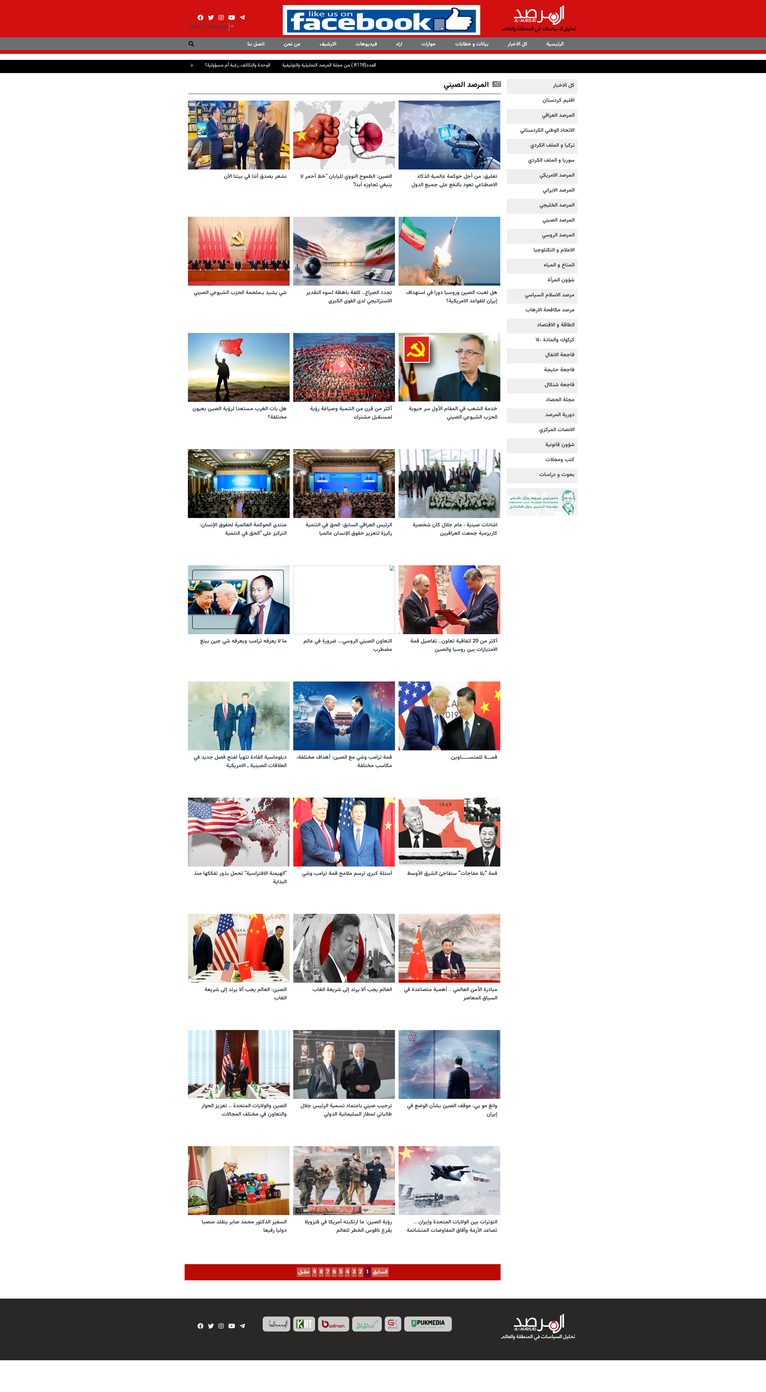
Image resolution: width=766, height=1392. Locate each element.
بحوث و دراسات (556, 475)
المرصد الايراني (558, 190)
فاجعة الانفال (559, 355)
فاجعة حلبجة (559, 370)
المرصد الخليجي (556, 205)
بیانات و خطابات (472, 44)
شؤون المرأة (561, 280)
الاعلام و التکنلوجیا (554, 250)
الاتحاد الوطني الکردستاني (547, 130)
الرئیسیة (555, 44)
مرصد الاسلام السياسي (549, 295)
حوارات (428, 44)
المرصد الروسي (558, 235)
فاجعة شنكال (559, 385)
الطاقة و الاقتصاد (555, 325)
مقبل (303, 1272)
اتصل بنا (256, 44)
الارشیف (328, 44)
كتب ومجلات (559, 460)
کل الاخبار (517, 44)
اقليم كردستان (558, 100)
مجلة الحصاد (560, 400)
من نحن (292, 44)
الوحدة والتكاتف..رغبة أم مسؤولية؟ (317, 65)
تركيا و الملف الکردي (552, 145)
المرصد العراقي (558, 115)
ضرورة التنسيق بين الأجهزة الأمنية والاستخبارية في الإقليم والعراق (212, 65)
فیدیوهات (366, 44)
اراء (399, 44)
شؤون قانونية (559, 445)
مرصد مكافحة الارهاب (549, 310)
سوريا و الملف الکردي (551, 160)
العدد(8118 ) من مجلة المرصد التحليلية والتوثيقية (409, 65)
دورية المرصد (559, 415)
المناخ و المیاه (559, 265)
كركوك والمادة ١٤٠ (555, 340)
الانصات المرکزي (556, 430)
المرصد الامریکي (556, 175)
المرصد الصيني (558, 220)
